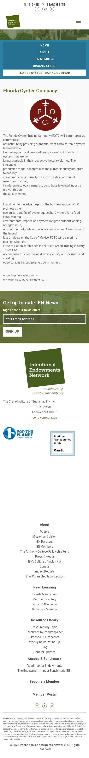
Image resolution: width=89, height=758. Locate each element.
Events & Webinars (44, 594)
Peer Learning (44, 587)
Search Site (56, 4)
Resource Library (44, 620)
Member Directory (44, 599)
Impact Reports (45, 571)
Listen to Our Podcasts (44, 637)
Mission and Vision (44, 536)
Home (44, 45)
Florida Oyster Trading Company (44, 72)
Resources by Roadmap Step (45, 632)
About (44, 52)
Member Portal (45, 694)
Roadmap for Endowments (44, 665)
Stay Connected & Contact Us (44, 576)
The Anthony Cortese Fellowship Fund (44, 551)
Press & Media (44, 556)
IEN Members (44, 59)
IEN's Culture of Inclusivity (44, 561)
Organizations (44, 66)
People (44, 531)
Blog (44, 647)
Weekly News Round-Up (44, 642)
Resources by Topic (44, 627)
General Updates (44, 652)
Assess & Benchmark (44, 659)
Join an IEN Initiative (45, 604)
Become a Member (44, 609)
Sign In (34, 4)
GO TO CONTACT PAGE (44, 417)
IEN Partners (44, 541)
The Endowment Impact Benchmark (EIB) (45, 670)
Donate (44, 566)
